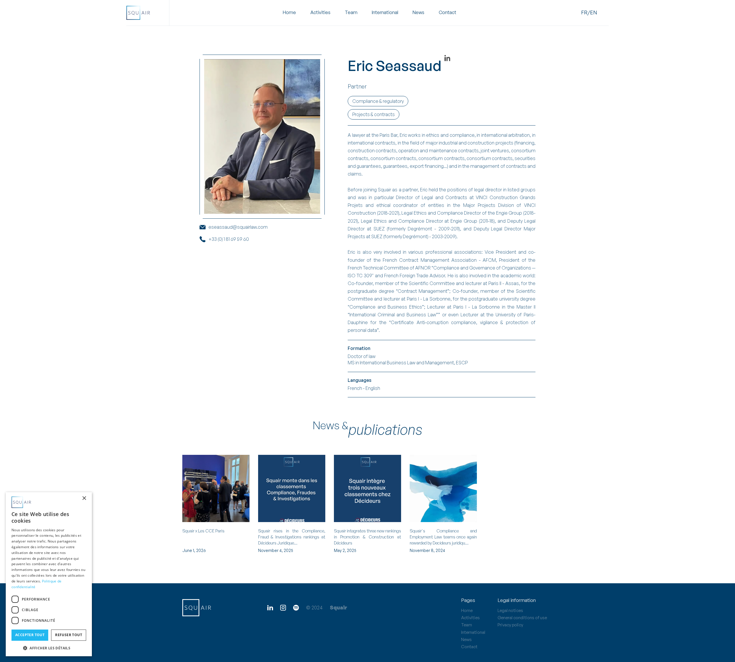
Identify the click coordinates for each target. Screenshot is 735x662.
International (385, 12)
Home (289, 12)
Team (351, 12)
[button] (320, 12)
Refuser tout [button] (68, 634)
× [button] (84, 498)
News (418, 12)
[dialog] (49, 574)
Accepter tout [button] (30, 634)
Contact (447, 12)
